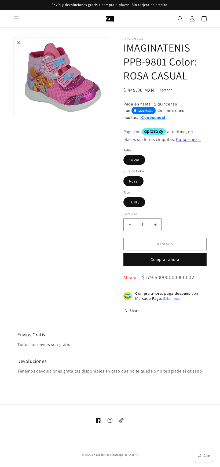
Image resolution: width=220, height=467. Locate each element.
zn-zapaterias (100, 455)
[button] (16, 19)
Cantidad (130, 214)
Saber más (172, 298)
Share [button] (135, 310)
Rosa (133, 181)
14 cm (134, 160)
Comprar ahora (165, 259)
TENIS (134, 202)
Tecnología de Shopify (124, 455)
